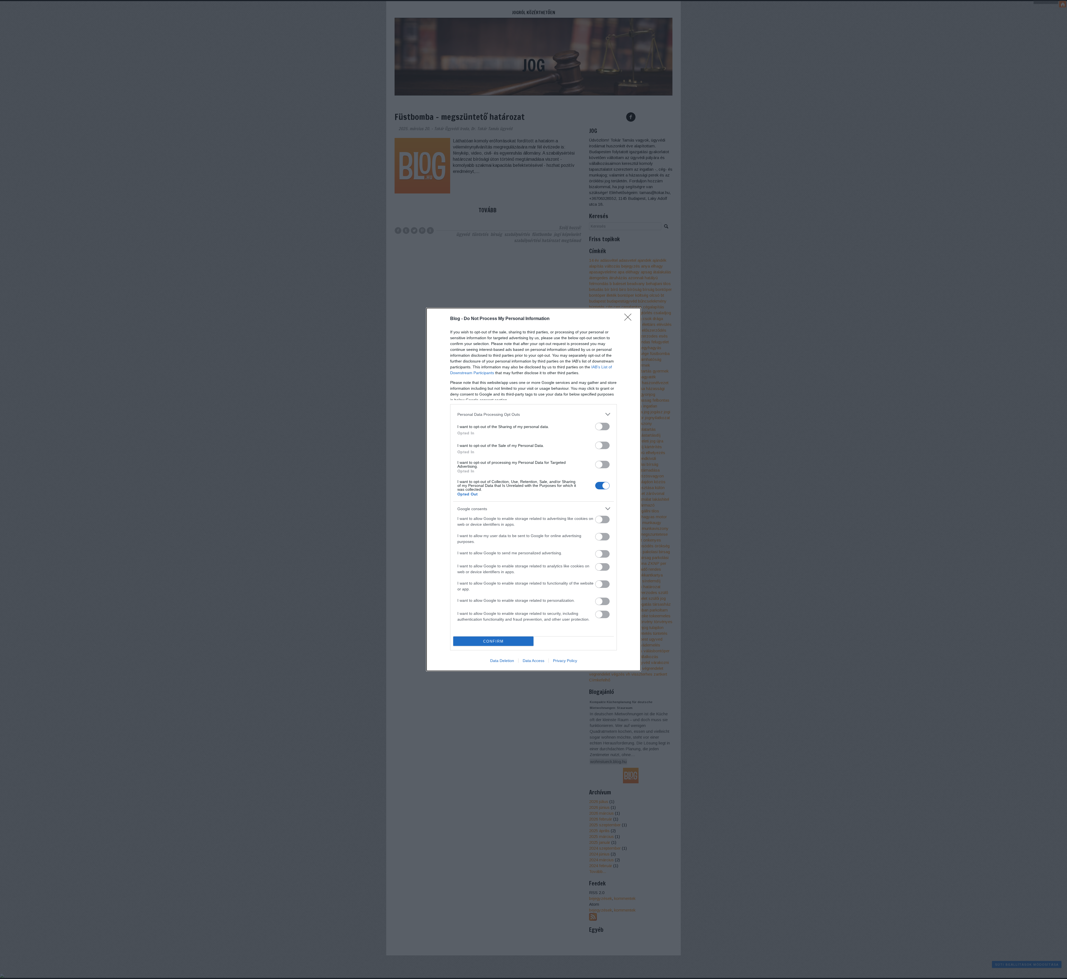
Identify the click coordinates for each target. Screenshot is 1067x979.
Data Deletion (502, 660)
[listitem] (533, 414)
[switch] (602, 426)
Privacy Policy (565, 660)
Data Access (533, 660)
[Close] (629, 319)
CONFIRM (493, 641)
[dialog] (533, 489)
